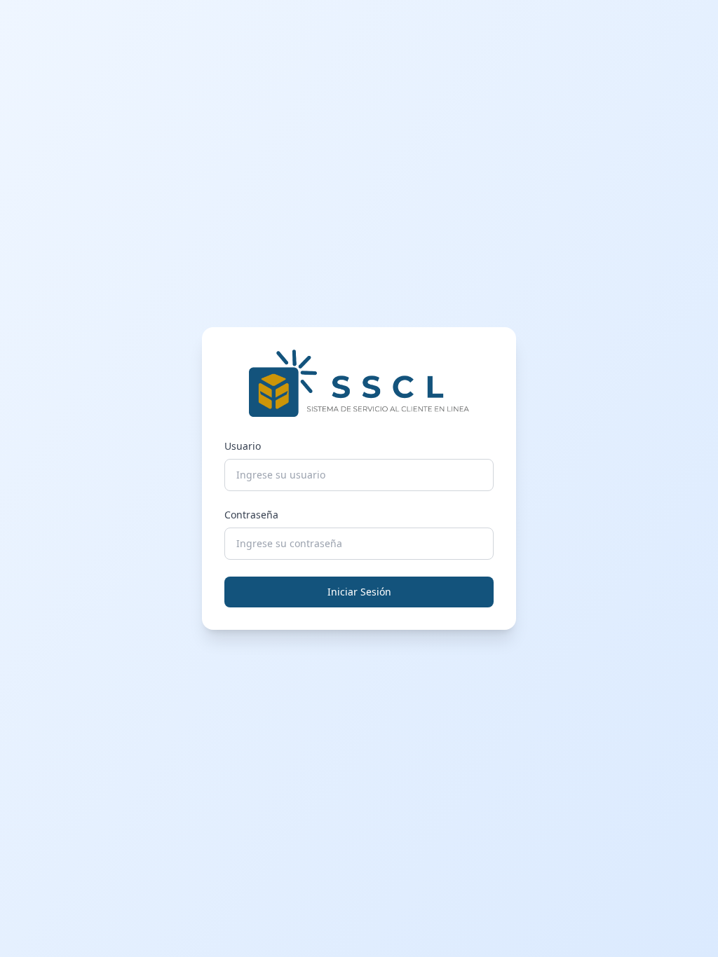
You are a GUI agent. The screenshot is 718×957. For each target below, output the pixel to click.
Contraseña (251, 514)
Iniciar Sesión (359, 591)
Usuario (242, 446)
